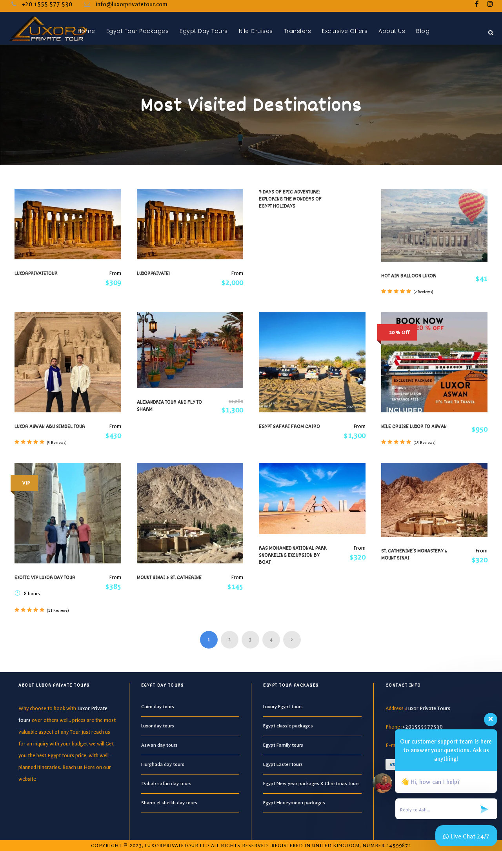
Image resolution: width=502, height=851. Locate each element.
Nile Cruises (256, 31)
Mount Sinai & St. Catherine (169, 578)
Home (86, 31)
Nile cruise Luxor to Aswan (414, 427)
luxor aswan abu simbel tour (50, 427)
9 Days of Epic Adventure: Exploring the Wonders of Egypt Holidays (290, 199)
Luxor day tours (157, 726)
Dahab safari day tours (166, 783)
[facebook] (477, 4)
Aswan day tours (159, 745)
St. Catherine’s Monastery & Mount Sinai (414, 555)
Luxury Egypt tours (283, 706)
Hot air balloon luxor (408, 276)
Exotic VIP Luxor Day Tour (45, 578)
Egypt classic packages (288, 726)
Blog (422, 31)
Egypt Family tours (283, 745)
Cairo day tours (157, 706)
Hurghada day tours (162, 764)
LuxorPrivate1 (153, 274)
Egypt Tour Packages (137, 31)
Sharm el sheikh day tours (169, 802)
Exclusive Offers (344, 31)
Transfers (297, 31)
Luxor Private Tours (428, 708)
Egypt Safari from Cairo (289, 427)
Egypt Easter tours (283, 764)
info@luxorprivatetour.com (131, 4)
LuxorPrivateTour (36, 274)
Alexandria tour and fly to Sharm (169, 406)
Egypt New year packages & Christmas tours (311, 783)
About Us (391, 31)
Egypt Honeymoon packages (294, 802)
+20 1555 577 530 (47, 4)
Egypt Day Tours (204, 31)
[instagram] (490, 4)
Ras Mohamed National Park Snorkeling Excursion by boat (293, 555)
